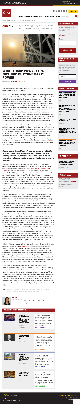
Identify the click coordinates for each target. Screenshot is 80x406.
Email (61, 39)
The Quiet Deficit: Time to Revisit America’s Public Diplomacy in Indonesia (67, 95)
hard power (32, 289)
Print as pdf (7, 86)
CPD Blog (16, 289)
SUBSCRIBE (73, 11)
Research (35, 16)
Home (4, 20)
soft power (40, 289)
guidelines (73, 181)
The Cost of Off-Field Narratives (67, 119)
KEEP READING (40, 327)
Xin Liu (15, 81)
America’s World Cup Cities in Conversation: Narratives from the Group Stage (67, 108)
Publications (28, 16)
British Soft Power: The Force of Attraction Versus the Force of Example (67, 131)
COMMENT (22, 81)
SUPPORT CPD (73, 395)
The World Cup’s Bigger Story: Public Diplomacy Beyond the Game (67, 143)
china (37, 291)
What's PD (20, 16)
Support (52, 16)
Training (46, 16)
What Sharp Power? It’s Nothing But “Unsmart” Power (67, 163)
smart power (24, 289)
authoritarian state (30, 291)
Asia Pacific (10, 289)
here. (51, 30)
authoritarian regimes (18, 291)
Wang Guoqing (24, 246)
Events (41, 16)
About (58, 16)
